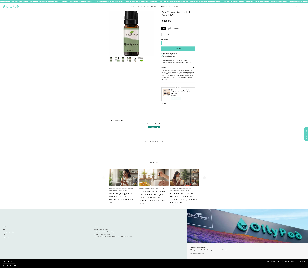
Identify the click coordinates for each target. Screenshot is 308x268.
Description (163, 67)
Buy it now (178, 48)
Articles (5, 240)
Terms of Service (277, 261)
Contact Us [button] (96, 227)
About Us (5, 229)
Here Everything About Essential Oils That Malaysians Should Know (121, 196)
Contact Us (6, 237)
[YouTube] (15, 265)
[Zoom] (111, 52)
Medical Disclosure (292, 261)
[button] (143, 6)
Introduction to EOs (8, 232)
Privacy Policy (285, 261)
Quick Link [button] (5, 227)
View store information (184, 62)
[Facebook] (3, 265)
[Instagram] (11, 265)
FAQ (4, 234)
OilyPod (269, 261)
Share (165, 103)
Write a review (154, 127)
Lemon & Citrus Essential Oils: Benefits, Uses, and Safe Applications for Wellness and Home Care (152, 196)
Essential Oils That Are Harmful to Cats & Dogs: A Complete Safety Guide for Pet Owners (183, 198)
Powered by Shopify (301, 261)
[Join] (303, 253)
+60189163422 (104, 229)
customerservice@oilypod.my (105, 231)
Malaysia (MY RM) (8, 261)
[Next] (204, 177)
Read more (164, 79)
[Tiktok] (7, 265)
